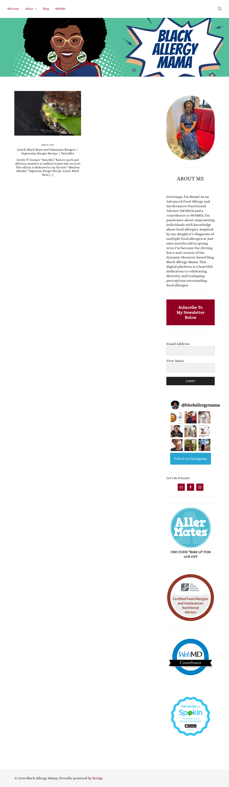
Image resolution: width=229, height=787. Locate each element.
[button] (167, 93)
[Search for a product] (220, 8)
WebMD (60, 8)
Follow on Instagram (190, 459)
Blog (46, 8)
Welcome (13, 8)
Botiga (97, 778)
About (29, 8)
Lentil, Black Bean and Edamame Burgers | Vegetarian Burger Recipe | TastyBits (47, 151)
